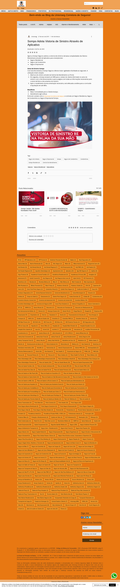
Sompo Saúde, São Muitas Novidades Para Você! (30, 209)
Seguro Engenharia (73, 432)
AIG (56, 24)
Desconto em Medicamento (84, 307)
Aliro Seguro (58, 263)
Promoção (90, 413)
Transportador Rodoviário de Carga (66, 497)
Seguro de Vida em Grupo (86, 472)
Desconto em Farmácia (65, 307)
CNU (88, 285)
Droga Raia (78, 311)
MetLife (21, 344)
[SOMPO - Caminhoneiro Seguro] (88, 198)
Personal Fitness (33, 355)
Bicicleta (33, 282)
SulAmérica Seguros (77, 486)
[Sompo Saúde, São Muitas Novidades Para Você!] (31, 198)
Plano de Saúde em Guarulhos (51, 373)
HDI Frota (48, 322)
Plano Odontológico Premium (27, 362)
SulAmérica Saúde (61, 486)
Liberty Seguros (85, 336)
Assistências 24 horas (79, 274)
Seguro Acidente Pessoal (89, 424)
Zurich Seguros (95, 505)
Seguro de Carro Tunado (66, 450)
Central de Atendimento (50, 162)
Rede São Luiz (50, 421)
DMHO (28, 307)
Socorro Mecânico (78, 479)
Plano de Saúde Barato (62, 362)
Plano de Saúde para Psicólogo (52, 395)
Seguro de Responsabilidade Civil (60, 461)
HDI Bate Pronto (24, 322)
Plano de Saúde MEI (65, 366)
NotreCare (97, 344)
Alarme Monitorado (37, 263)
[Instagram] (85, 517)
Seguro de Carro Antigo (86, 446)
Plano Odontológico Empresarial (45, 358)
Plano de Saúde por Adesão (52, 399)
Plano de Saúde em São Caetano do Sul (86, 377)
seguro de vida (53, 508)
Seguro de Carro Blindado (27, 450)
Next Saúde (86, 344)
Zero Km (83, 505)
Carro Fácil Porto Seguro (35, 289)
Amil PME (80, 267)
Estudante (53, 315)
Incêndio (56, 329)
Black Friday (50, 285)
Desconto (50, 307)
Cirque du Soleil (33, 296)
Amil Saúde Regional (25, 271)
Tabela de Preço (24, 490)
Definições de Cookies (100, 585)
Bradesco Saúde (77, 285)
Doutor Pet (67, 311)
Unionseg (75, 501)
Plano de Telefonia (71, 399)
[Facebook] (93, 8)
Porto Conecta (51, 402)
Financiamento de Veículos (78, 315)
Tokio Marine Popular (82, 494)
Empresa (98, 311)
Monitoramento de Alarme (36, 344)
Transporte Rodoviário (87, 497)
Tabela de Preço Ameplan (40, 490)
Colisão (87, 296)
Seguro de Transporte (74, 464)
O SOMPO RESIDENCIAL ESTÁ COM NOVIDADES (58, 209)
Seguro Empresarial (48, 159)
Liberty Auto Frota (42, 336)
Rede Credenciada (25, 421)
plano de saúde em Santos (36, 508)
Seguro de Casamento (26, 453)
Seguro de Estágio (75, 453)
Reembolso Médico (65, 421)
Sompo (59, 159)
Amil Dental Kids (36, 267)
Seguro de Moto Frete (75, 457)
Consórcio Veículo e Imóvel (27, 300)
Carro (21, 289)
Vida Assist (30, 505)
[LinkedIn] (96, 8)
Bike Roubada (23, 285)
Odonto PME (80, 347)
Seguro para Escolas (25, 475)
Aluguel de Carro (94, 263)
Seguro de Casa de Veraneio (86, 450)
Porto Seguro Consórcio (49, 406)
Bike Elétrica (65, 282)
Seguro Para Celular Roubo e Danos (44, 435)
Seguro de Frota (90, 453)
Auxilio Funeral (35, 278)
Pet (43, 355)
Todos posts (23, 24)
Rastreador (84, 417)
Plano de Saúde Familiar (27, 366)
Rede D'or (38, 421)
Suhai (67, 483)
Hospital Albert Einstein (70, 326)
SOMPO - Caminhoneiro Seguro (86, 209)
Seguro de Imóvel (41, 457)
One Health (60, 351)
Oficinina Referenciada (26, 351)
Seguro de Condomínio (70, 159)
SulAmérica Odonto (94, 483)
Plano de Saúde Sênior (82, 369)
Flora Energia (94, 315)
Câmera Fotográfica (79, 304)
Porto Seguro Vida (24, 410)
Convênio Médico (81, 300)
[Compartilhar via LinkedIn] (37, 173)
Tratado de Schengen (42, 501)
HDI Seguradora (89, 322)
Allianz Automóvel (79, 263)
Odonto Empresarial (65, 347)
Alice (48, 263)
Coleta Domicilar (75, 296)
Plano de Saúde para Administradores (73, 380)
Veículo (94, 501)
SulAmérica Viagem (94, 486)
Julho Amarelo (57, 333)
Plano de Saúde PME (83, 366)
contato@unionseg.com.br (24, 572)
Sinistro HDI (50, 479)
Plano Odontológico (25, 358)
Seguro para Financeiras (43, 475)
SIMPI (76, 421)
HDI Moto (59, 322)
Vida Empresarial (43, 505)
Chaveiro (92, 293)
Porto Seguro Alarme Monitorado (28, 406)
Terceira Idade (53, 494)
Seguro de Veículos (61, 468)
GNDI (31, 318)
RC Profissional (71, 417)
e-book (21, 508)
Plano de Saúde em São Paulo (28, 373)
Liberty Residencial (70, 336)
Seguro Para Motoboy (43, 439)
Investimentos (23, 333)
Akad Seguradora (85, 260)
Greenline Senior (82, 318)
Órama (64, 508)
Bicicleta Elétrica (45, 282)
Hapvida (35, 326)
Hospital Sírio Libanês (25, 329)
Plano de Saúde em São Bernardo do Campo (56, 377)
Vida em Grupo (71, 505)
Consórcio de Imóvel (65, 300)
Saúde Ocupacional (41, 424)
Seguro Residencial (39, 167)
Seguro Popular (75, 439)
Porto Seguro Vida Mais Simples (43, 410)
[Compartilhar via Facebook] (28, 173)
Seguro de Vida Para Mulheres (64, 472)
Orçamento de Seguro (75, 351)
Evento (63, 315)
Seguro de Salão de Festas (27, 464)
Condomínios (84, 159)
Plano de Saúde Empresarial (83, 362)
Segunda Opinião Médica (59, 424)
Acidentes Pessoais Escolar (59, 260)
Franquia (22, 318)
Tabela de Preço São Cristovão (81, 490)
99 (20, 260)
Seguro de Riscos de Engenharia (83, 461)
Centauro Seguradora (26, 293)
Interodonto (78, 329)
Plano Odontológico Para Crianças (89, 358)
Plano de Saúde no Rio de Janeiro (48, 380)
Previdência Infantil (35, 413)
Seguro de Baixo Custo (74, 443)
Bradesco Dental (63, 285)
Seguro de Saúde (45, 464)
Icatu (38, 329)
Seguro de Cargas (55, 446)
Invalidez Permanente (92, 329)
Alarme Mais (23, 263)
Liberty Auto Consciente (26, 336)
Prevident (22, 413)
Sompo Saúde (39, 483)
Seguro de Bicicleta (91, 443)
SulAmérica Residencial (44, 486)
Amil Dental (23, 267)
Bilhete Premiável (37, 285)
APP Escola (43, 260)
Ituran (34, 333)
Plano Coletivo (63, 355)
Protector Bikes (24, 417)
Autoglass (93, 274)
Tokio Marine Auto (67, 494)
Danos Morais (39, 307)
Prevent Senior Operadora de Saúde (89, 410)
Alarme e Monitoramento (70, 24)
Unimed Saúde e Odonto (60, 501)
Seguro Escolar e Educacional (91, 432)
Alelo (84, 24)
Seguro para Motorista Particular (63, 475)
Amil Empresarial (67, 267)
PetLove (52, 355)
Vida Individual (57, 505)
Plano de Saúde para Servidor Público (76, 395)
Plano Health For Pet (78, 355)
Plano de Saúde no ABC (26, 380)
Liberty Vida (41, 340)
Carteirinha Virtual (52, 289)
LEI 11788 (69, 333)
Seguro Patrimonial (60, 439)
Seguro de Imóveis (34, 159)
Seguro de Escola (60, 453)
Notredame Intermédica (26, 347)
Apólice (94, 271)
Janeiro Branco (44, 333)
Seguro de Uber (46, 468)
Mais (91, 24)
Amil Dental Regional (51, 267)
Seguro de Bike (24, 446)
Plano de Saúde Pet (45, 369)
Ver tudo (98, 188)
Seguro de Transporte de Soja (28, 468)
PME (96, 351)
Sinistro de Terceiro (63, 479)
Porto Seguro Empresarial (69, 406)
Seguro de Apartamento (55, 443)
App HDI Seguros (83, 271)
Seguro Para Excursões (26, 439)
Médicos (76, 344)
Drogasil (88, 311)
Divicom (42, 311)
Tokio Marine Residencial (26, 497)
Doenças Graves (54, 311)
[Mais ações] (91, 36)
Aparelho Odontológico (43, 271)
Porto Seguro (76, 402)
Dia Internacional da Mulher (27, 311)
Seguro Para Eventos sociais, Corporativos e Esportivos (75, 435)
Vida (21, 505)
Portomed (60, 410)
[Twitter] (90, 517)
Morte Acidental (52, 344)
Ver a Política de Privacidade (66, 586)
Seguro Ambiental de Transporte (28, 428)
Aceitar (112, 585)
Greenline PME (68, 318)
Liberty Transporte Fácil (26, 340)
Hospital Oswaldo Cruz (88, 326)
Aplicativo (70, 271)
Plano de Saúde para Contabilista (29, 388)
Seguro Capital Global (39, 432)
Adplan (49, 24)
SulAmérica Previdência (26, 486)
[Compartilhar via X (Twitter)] (32, 173)
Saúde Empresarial (25, 424)
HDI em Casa (23, 326)
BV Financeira (89, 278)
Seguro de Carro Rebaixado (47, 450)
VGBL (85, 501)
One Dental (49, 351)
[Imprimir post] (45, 173)
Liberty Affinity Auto (82, 333)
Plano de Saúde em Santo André (29, 377)
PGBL (87, 351)
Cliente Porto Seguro (60, 296)
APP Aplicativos (30, 260)
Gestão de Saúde (43, 318)
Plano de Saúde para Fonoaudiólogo (30, 391)
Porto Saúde (64, 402)
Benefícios (23, 282)
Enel (45, 315)
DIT (20, 307)
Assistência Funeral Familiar (41, 274)
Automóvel (23, 278)
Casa (95, 289)
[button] (13, 11)
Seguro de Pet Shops (40, 461)
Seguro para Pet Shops (84, 475)
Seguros (30, 167)
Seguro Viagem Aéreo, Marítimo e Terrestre (31, 443)
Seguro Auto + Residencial (50, 428)
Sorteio (50, 483)
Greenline (56, 318)
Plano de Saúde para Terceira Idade (29, 399)
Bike (55, 282)
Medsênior (82, 340)
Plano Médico (92, 355)
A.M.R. (33, 24)
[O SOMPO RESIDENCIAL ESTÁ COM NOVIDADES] (60, 198)
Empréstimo (35, 315)
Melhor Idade (94, 340)
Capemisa (97, 285)
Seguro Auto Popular (83, 428)
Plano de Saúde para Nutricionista (75, 391)
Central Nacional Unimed (44, 293)
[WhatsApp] (99, 8)
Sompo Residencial (34, 162)
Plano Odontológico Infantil (67, 358)
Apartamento (58, 271)
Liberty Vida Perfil (54, 340)
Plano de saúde (85, 399)
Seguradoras (50, 167)
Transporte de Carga (25, 501)
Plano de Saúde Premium (63, 369)
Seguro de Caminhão (39, 446)
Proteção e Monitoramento (40, 417)
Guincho (94, 318)
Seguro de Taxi (59, 464)
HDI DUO (37, 322)
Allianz (68, 263)
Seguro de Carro (70, 446)
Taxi (42, 494)
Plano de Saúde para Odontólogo (29, 395)
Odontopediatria (94, 347)
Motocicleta (65, 344)
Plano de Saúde (46, 362)
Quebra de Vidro (57, 417)
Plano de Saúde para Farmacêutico (76, 388)
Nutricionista (51, 347)
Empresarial (23, 315)
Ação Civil (77, 278)
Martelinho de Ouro (69, 340)
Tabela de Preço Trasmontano (28, 494)
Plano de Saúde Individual (46, 366)
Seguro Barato (24, 432)
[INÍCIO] (18, 8)
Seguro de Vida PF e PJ (26, 472)
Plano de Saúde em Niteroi (73, 373)
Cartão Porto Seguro (68, 289)
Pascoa (21, 355)
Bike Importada (90, 282)
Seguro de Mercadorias (58, 457)
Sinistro (39, 479)
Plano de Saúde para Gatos (52, 391)
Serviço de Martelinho (25, 479)
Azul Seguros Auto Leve (63, 278)
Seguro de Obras (24, 461)
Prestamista (71, 410)
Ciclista (21, 296)
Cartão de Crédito (83, 289)
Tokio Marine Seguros (45, 497)
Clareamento (46, 296)
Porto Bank (39, 402)
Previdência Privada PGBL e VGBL (55, 413)
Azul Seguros (48, 278)
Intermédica (67, 329)
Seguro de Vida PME (44, 472)
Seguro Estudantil (24, 435)
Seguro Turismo (88, 439)
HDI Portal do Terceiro (73, 322)
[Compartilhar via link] (41, 173)
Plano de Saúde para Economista (52, 388)
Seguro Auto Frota (67, 428)
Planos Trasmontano (25, 402)
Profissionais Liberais (76, 413)
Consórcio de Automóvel (47, 300)
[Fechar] (118, 585)
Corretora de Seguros (45, 304)
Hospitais (57, 326)
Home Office (46, 326)
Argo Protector (23, 274)
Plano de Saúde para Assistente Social (52, 384)
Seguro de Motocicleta (93, 457)
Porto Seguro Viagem (87, 406)
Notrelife (41, 347)
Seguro (74, 424)
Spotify (58, 483)
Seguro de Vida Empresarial (79, 468)
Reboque (95, 417)
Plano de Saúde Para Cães (27, 369)
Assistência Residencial (60, 274)
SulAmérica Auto (79, 483)
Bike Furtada (77, 282)
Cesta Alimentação (79, 293)
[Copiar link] (102, 8)
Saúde (97, 421)
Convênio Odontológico (26, 304)
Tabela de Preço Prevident (60, 490)
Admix (41, 24)
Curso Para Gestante (62, 304)
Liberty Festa (56, 336)
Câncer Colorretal (94, 304)
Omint (39, 351)
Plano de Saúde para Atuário (75, 384)
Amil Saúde (92, 267)
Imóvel (46, 329)
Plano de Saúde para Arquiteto (28, 384)
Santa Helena (87, 421)
